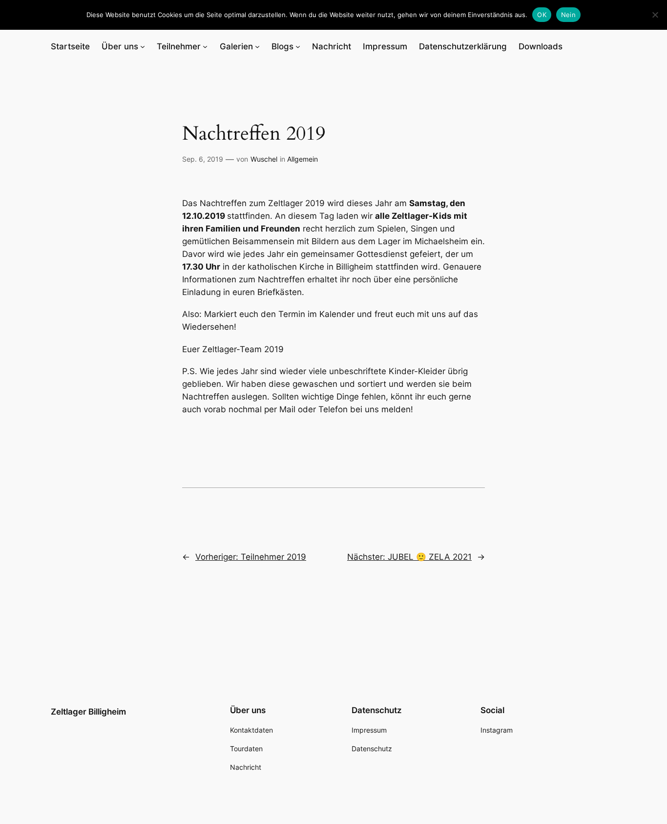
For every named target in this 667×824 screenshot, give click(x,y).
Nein (568, 15)
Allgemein (302, 159)
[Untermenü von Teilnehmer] (205, 46)
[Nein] (655, 15)
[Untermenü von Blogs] (297, 46)
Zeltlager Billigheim (88, 712)
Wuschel (263, 159)
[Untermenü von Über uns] (142, 46)
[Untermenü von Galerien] (257, 46)
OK (541, 15)
